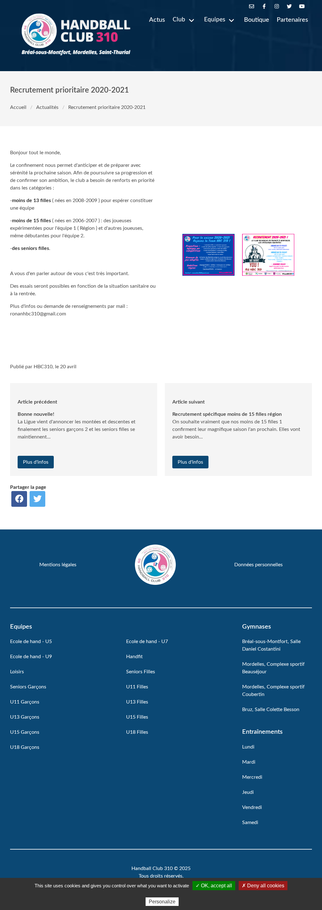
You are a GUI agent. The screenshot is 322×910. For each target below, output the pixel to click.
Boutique (256, 20)
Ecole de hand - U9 (31, 656)
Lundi (248, 746)
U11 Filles (137, 686)
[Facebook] (264, 6)
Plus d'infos (35, 462)
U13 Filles (137, 701)
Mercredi (252, 777)
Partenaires (292, 20)
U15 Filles (137, 717)
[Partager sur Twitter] (37, 499)
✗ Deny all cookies (263, 885)
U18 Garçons (24, 747)
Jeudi (248, 792)
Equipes (214, 20)
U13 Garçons (24, 717)
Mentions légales (57, 564)
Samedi (250, 822)
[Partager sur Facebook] (19, 499)
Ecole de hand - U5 (31, 641)
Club (179, 20)
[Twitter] (289, 6)
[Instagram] (276, 6)
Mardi (248, 762)
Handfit (134, 656)
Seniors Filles (140, 671)
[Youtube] (302, 6)
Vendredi (252, 807)
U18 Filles (137, 732)
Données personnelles (258, 564)
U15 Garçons (24, 732)
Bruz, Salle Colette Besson (270, 709)
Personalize (162, 901)
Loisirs (17, 671)
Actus (157, 20)
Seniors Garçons (28, 686)
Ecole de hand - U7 (147, 641)
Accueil (18, 107)
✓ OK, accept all (214, 885)
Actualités (47, 107)
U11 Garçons (24, 701)
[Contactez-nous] (251, 6)
